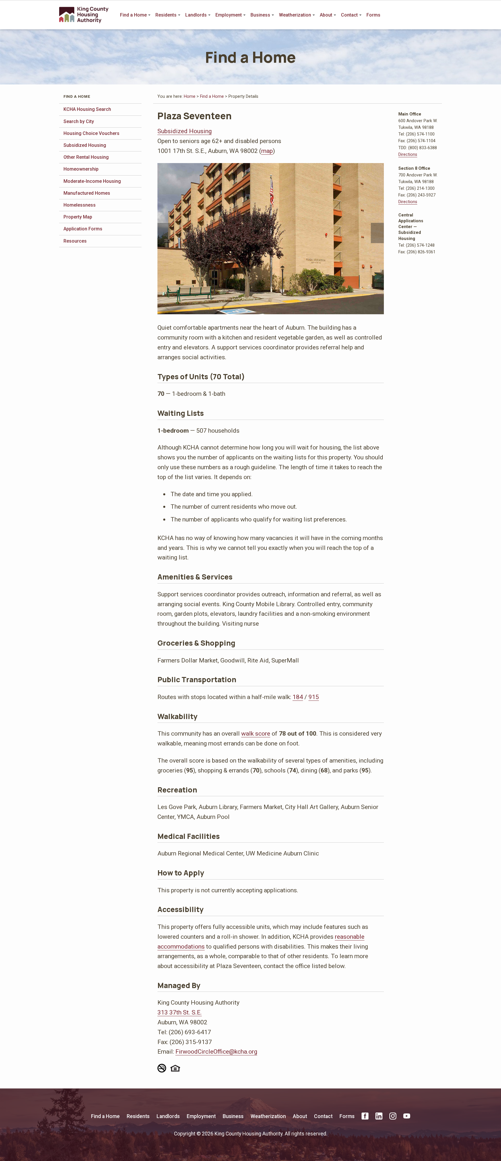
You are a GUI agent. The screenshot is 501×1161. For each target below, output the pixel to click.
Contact (349, 15)
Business (260, 15)
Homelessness (79, 205)
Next (377, 233)
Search (438, 15)
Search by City (78, 121)
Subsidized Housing (84, 145)
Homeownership (81, 169)
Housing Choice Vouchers (91, 133)
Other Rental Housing (86, 157)
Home (189, 96)
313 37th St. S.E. (179, 1012)
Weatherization (295, 15)
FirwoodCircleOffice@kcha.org (216, 1051)
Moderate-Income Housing (92, 181)
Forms (373, 15)
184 (298, 696)
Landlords (196, 15)
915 (313, 696)
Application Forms (82, 229)
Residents (166, 15)
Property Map (77, 217)
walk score (255, 733)
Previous (163, 233)
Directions (407, 154)
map (267, 150)
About (326, 15)
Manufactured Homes (86, 193)
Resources (75, 241)
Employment (228, 15)
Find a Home (133, 15)
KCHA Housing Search (87, 109)
